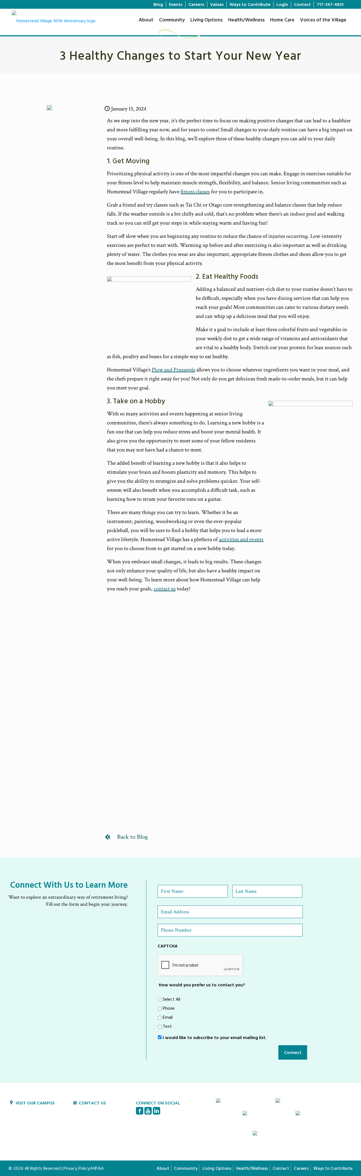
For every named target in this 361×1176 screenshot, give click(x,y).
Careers (196, 4)
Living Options (216, 1168)
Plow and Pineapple (173, 369)
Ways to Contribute (250, 4)
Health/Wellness (252, 1168)
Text (167, 1026)
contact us (165, 588)
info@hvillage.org (95, 1116)
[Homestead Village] (54, 21)
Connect (292, 1052)
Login (282, 4)
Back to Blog (132, 837)
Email (168, 1017)
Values (217, 4)
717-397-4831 (330, 4)
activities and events (241, 539)
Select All (171, 999)
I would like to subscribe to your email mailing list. (215, 1037)
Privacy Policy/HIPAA (83, 1168)
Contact (302, 4)
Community (186, 1168)
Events (175, 4)
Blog (158, 4)
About (163, 1168)
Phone (169, 1008)
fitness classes (195, 191)
